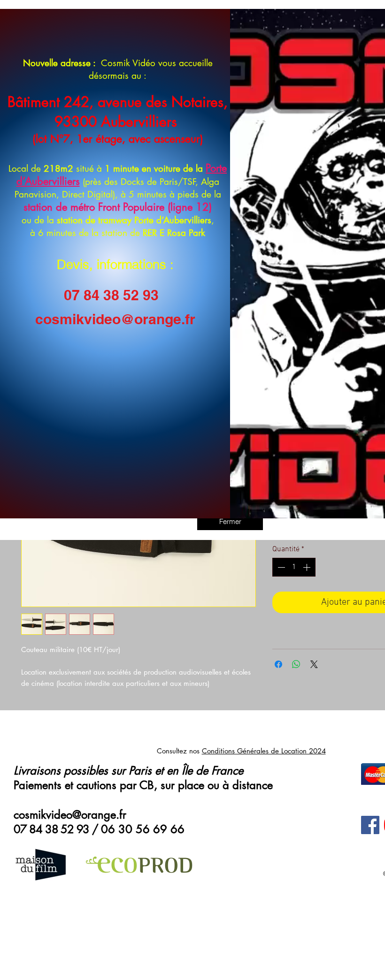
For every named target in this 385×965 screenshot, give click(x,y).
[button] (230, 521)
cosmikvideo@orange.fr (115, 319)
